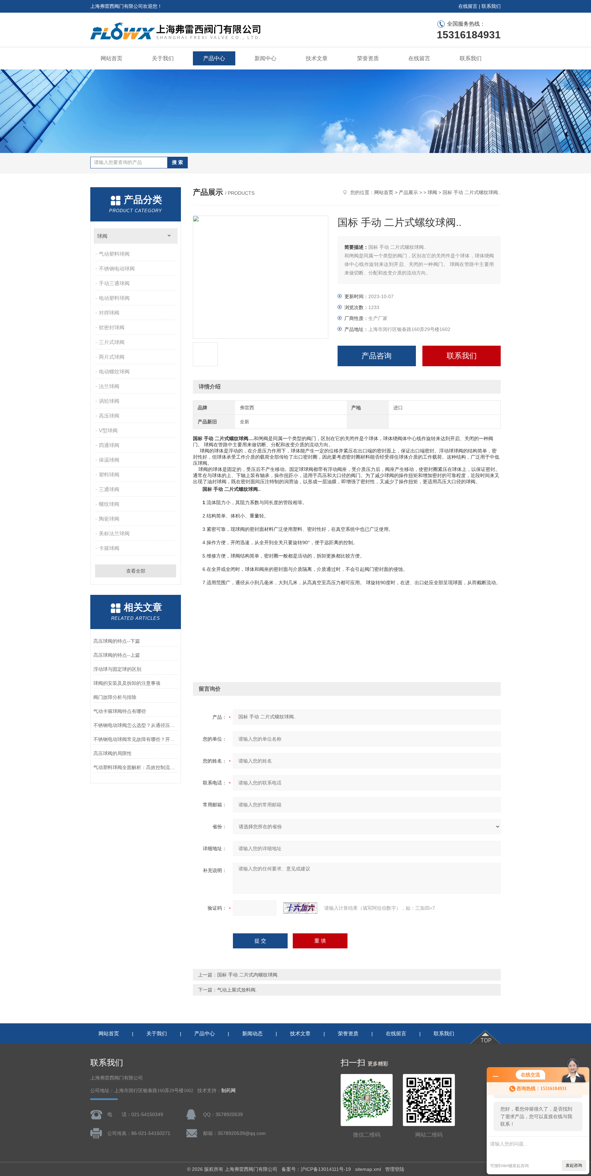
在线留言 (467, 6)
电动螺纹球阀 (114, 371)
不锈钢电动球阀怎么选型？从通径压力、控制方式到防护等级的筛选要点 (135, 725)
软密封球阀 (111, 327)
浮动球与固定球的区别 (117, 669)
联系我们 (491, 6)
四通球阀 (109, 445)
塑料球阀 (109, 474)
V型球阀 (108, 430)
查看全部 (135, 571)
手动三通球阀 (114, 283)
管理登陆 (394, 1169)
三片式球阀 (111, 342)
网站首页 (111, 58)
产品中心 (214, 58)
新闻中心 (265, 58)
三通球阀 (109, 489)
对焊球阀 (109, 313)
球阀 (102, 236)
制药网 (228, 1090)
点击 (169, 236)
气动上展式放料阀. (237, 990)
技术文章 (317, 58)
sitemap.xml (368, 1169)
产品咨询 (377, 355)
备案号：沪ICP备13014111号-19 (316, 1169)
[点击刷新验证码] (300, 908)
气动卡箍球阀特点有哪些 (119, 711)
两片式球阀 (111, 357)
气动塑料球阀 (114, 254)
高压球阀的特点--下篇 (116, 641)
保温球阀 (109, 460)
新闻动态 (252, 1033)
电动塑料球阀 (114, 298)
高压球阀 (109, 416)
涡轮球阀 (109, 401)
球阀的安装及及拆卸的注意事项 (126, 683)
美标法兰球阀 (114, 533)
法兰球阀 (109, 386)
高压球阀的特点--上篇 (116, 655)
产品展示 (408, 192)
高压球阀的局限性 (112, 753)
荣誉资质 (368, 58)
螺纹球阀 (109, 504)
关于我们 (163, 58)
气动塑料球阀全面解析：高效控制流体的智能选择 (135, 767)
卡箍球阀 (109, 548)
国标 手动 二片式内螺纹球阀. (248, 974)
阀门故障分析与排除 (114, 697)
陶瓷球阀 (109, 519)
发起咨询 (574, 1165)
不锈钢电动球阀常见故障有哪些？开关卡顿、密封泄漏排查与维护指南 (135, 739)
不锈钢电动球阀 (117, 268)
